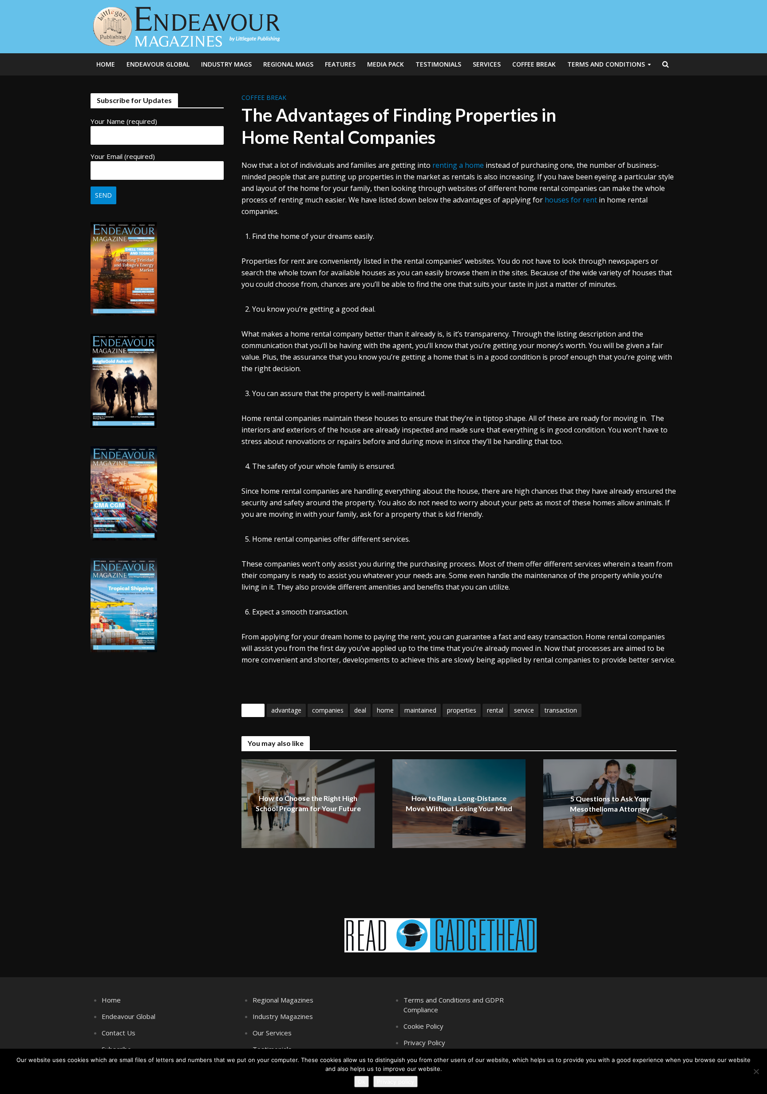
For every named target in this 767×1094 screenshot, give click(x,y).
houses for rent (571, 200)
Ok (361, 1081)
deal (360, 710)
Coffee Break (534, 64)
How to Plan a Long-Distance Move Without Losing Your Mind (459, 803)
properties (461, 710)
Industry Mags (226, 64)
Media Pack (385, 64)
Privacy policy (395, 1081)
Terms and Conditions (606, 64)
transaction (561, 710)
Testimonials (438, 64)
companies (328, 710)
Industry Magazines (283, 1016)
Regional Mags (288, 64)
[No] (755, 1071)
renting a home (458, 165)
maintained (420, 710)
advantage (286, 710)
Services (487, 64)
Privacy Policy (424, 1042)
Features (340, 64)
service (524, 710)
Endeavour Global (158, 64)
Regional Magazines (283, 999)
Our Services (272, 1032)
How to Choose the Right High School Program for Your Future (308, 803)
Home (105, 64)
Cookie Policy (423, 1026)
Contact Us (118, 1032)
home (385, 710)
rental (495, 710)
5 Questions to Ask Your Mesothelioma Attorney (610, 804)
